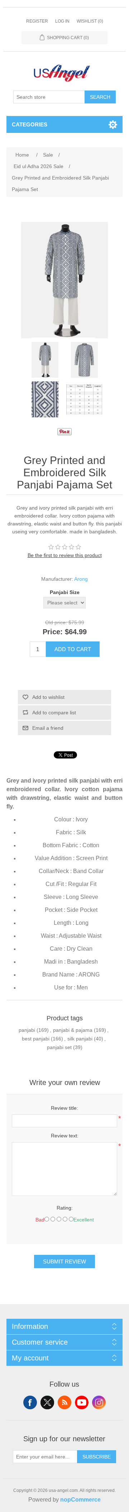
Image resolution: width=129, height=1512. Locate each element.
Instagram (99, 1402)
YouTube (82, 1402)
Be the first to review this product (65, 555)
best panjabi (35, 1039)
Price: (53, 632)
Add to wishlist (48, 697)
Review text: (64, 1135)
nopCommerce (80, 1500)
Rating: (65, 1208)
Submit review (64, 1261)
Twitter (47, 1402)
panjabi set (59, 1047)
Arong (81, 579)
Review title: (64, 1108)
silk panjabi (79, 1039)
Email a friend (47, 728)
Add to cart (72, 649)
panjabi (27, 1030)
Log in (62, 21)
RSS (64, 1402)
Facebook (30, 1402)
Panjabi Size (65, 592)
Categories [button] (29, 124)
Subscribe (96, 1457)
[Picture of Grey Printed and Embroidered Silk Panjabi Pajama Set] (45, 360)
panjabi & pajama (72, 1030)
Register (37, 21)
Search (100, 97)
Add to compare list (54, 712)
